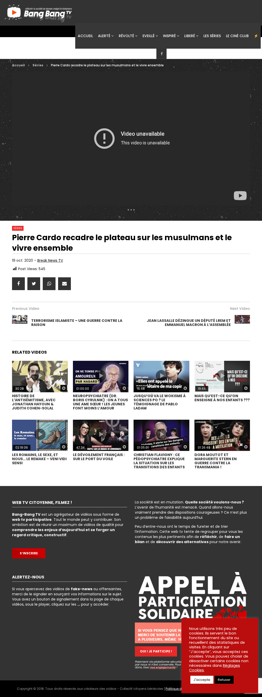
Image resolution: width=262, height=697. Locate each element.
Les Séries (212, 35)
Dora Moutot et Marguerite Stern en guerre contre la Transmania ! (215, 461)
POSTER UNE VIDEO (229, 53)
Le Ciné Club (237, 35)
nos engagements (163, 667)
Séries (37, 65)
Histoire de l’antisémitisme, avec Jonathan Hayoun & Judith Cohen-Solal (34, 402)
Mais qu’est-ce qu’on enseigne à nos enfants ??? (222, 398)
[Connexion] (192, 54)
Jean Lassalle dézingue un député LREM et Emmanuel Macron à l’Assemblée (189, 322)
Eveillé (149, 35)
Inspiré (169, 35)
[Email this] (64, 283)
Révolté (126, 35)
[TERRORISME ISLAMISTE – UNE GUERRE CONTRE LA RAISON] (19, 322)
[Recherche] (202, 54)
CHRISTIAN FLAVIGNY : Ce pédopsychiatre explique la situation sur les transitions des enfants (159, 461)
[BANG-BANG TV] (39, 11)
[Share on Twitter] (33, 283)
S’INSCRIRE (29, 553)
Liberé (189, 35)
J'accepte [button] (201, 679)
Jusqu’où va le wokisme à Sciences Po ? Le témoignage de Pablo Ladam (160, 402)
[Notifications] (182, 54)
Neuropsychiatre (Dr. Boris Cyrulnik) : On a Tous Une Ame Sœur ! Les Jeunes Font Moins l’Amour (100, 402)
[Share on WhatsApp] (49, 283)
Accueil (85, 35)
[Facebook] (161, 54)
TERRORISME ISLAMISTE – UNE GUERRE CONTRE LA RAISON (76, 322)
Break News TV (50, 260)
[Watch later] (172, 54)
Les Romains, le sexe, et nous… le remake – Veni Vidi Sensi (39, 459)
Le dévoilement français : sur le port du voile (99, 456)
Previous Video (25, 308)
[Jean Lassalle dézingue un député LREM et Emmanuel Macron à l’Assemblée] (242, 322)
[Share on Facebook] (18, 283)
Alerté (104, 35)
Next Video (240, 308)
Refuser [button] (224, 679)
